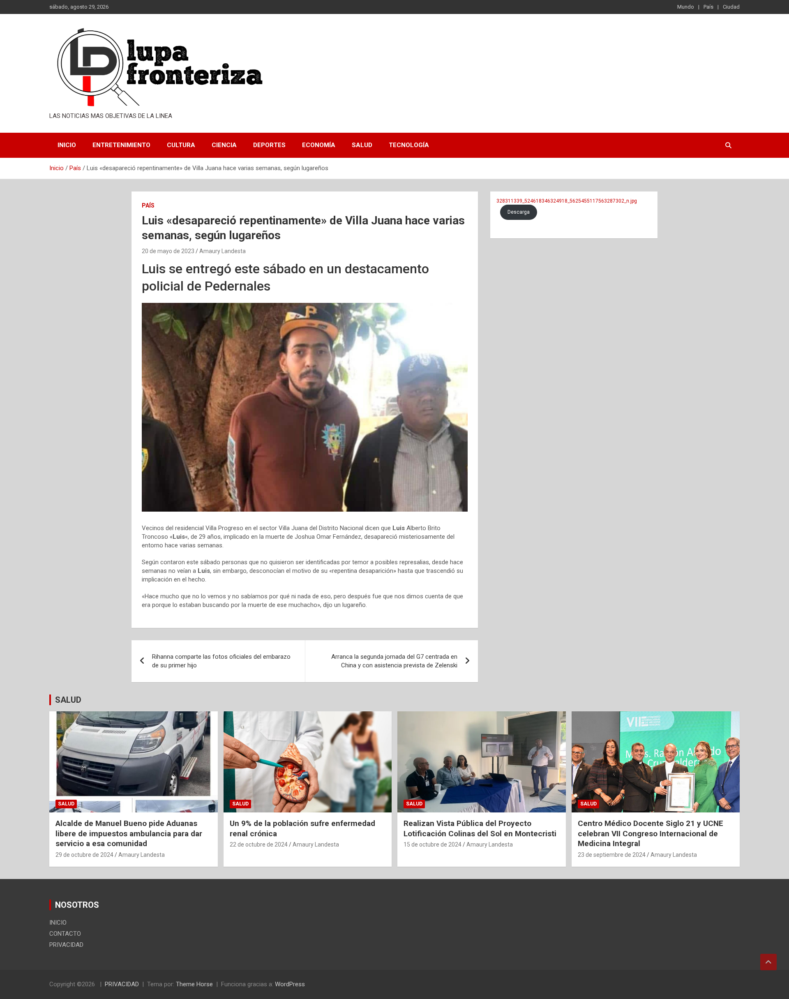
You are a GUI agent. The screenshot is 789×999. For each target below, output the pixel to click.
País (708, 7)
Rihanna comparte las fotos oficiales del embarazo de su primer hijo (221, 661)
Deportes (269, 145)
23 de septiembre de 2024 (612, 854)
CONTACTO (65, 933)
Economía (318, 145)
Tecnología (409, 145)
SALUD (68, 700)
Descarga (519, 212)
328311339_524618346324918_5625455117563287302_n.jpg (566, 201)
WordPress (290, 984)
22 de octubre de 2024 (259, 844)
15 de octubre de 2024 (432, 844)
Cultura (181, 145)
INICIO (67, 145)
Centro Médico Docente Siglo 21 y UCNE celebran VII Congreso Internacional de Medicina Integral (650, 833)
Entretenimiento (121, 145)
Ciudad (731, 7)
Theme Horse (194, 984)
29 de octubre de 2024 (84, 854)
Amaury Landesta (222, 251)
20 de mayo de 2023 (168, 251)
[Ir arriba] (768, 962)
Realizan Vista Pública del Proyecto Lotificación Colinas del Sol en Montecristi (480, 828)
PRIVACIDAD (66, 944)
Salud (362, 145)
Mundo (685, 7)
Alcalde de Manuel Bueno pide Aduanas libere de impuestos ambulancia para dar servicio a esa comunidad (128, 833)
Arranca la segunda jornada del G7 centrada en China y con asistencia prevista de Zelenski (394, 661)
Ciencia (224, 145)
